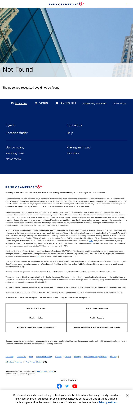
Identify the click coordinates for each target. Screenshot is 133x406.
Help (69, 133)
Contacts (43, 102)
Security (77, 356)
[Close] (127, 395)
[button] (128, 4)
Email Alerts (21, 103)
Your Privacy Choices (34, 362)
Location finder (17, 133)
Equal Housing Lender (45, 371)
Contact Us (21, 356)
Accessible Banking (44, 356)
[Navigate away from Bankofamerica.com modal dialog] (59, 386)
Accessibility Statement (94, 103)
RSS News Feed (68, 102)
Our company (15, 147)
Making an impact (78, 147)
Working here (15, 153)
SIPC (91, 241)
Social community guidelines (95, 356)
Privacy (68, 356)
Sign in (10, 125)
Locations (9, 356)
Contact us (74, 125)
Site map (113, 356)
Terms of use (119, 103)
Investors (72, 153)
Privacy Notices (108, 402)
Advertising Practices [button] (14, 362)
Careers (58, 356)
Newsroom (13, 159)
